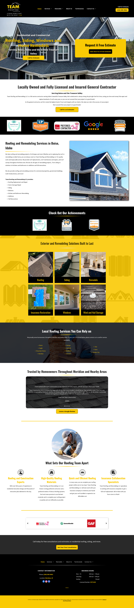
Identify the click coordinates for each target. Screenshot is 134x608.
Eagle (40, 348)
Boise (40, 345)
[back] (27, 523)
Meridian (40, 354)
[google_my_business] (49, 581)
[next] (106, 523)
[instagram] (46, 581)
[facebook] (43, 581)
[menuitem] (39, 8)
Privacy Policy (68, 600)
